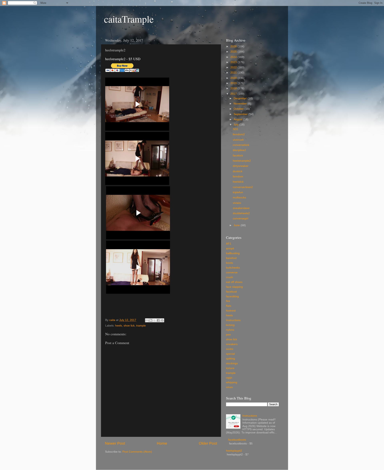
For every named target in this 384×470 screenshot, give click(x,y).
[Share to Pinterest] (162, 320)
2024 (234, 57)
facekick (238, 155)
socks (229, 349)
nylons (230, 329)
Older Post (208, 443)
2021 (234, 72)
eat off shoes (234, 282)
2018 (234, 88)
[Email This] (147, 320)
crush (229, 277)
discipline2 (239, 150)
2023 (234, 62)
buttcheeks (233, 267)
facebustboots (237, 439)
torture (230, 368)
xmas (229, 387)
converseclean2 (243, 187)
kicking (230, 325)
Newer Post (115, 443)
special (230, 353)
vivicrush (238, 139)
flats (228, 305)
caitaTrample (129, 18)
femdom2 (239, 134)
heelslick (238, 181)
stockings (232, 363)
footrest (231, 310)
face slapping (234, 286)
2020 (234, 78)
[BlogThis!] (151, 320)
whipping (231, 382)
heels (118, 325)
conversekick (241, 144)
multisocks (239, 197)
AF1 (228, 243)
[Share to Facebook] (158, 320)
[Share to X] (155, 320)
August (238, 119)
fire (228, 301)
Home (162, 443)
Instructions (233, 320)
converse (232, 272)
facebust (231, 291)
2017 (234, 93)
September (241, 114)
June (237, 225)
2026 (234, 46)
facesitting (232, 296)
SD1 (235, 129)
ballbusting (233, 253)
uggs (229, 377)
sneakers (232, 344)
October (239, 108)
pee (228, 334)
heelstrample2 (242, 160)
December (241, 98)
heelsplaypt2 (234, 450)
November (241, 103)
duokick (237, 171)
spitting (230, 358)
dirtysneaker (240, 165)
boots (229, 262)
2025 (234, 51)
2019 (234, 83)
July (236, 124)
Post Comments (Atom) (137, 451)
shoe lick (129, 325)
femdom (238, 176)
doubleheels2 (241, 213)
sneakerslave (241, 208)
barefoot (231, 258)
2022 (234, 67)
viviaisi (237, 202)
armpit (230, 248)
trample (141, 325)
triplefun (238, 192)
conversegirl (240, 218)
